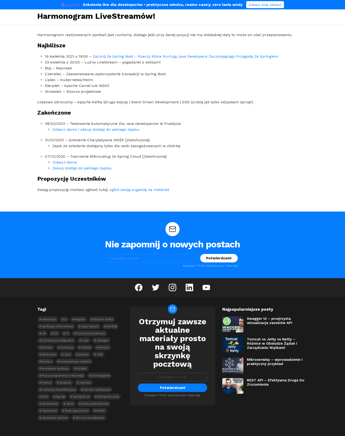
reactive (85, 382)
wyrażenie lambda (55, 417)
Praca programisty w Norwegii (63, 375)
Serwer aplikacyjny (97, 389)
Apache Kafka (103, 319)
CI (67, 333)
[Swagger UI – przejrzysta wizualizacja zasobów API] (232, 324)
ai (65, 319)
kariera (47, 361)
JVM (100, 354)
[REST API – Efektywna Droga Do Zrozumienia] (232, 386)
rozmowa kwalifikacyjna (59, 389)
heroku (104, 347)
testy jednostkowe (95, 403)
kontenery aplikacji (55, 368)
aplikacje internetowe (57, 326)
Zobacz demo (64, 162)
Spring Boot (81, 396)
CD (56, 333)
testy (69, 403)
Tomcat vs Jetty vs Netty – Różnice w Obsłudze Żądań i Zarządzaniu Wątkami (272, 343)
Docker (47, 347)
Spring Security (108, 396)
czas (85, 340)
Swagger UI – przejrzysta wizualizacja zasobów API (269, 321)
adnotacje (49, 319)
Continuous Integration (58, 340)
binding (112, 326)
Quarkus (65, 382)
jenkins (83, 354)
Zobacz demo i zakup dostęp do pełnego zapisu (95, 129)
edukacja (67, 347)
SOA (45, 396)
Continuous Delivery (91, 333)
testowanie (50, 403)
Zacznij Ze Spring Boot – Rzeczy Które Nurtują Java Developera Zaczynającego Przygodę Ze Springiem (185, 56)
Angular (80, 319)
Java (67, 354)
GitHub (86, 347)
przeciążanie (101, 375)
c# (44, 333)
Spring (60, 396)
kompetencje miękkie (75, 361)
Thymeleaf (49, 410)
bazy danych (90, 326)
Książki (82, 368)
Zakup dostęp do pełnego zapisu (82, 168)
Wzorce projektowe (90, 417)
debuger (102, 340)
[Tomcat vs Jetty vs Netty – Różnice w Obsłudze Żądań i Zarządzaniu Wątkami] (232, 345)
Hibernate (49, 354)
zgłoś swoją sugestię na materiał (139, 189)
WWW (100, 410)
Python (46, 382)
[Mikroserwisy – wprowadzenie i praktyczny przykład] (232, 365)
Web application (76, 410)
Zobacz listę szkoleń (265, 5)
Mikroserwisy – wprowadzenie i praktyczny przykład (275, 362)
